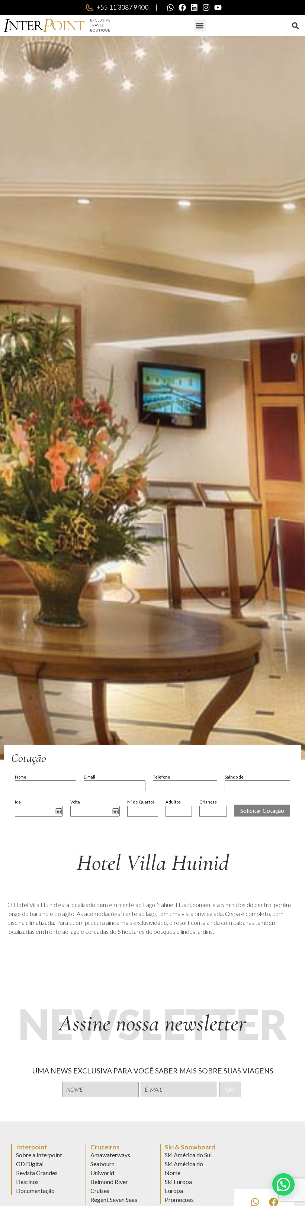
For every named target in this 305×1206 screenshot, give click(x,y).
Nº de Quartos (141, 802)
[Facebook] (182, 7)
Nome (20, 777)
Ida (18, 802)
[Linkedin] (194, 7)
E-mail (89, 777)
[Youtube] (218, 7)
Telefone (161, 777)
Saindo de (234, 777)
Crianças (208, 802)
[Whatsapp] (170, 7)
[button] (200, 25)
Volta (75, 802)
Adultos (173, 802)
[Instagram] (206, 7)
